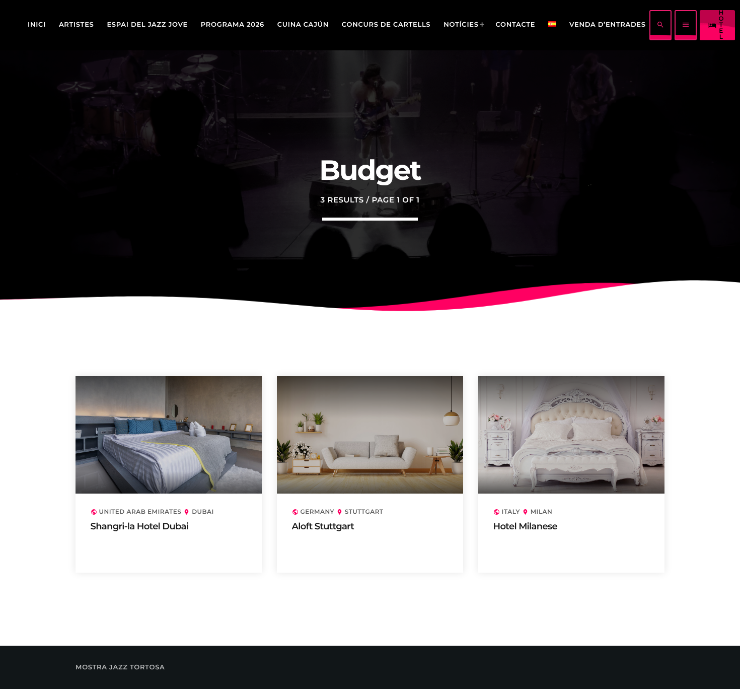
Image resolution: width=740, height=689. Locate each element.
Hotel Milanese (525, 526)
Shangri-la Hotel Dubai (140, 526)
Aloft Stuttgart (323, 526)
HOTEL (716, 25)
